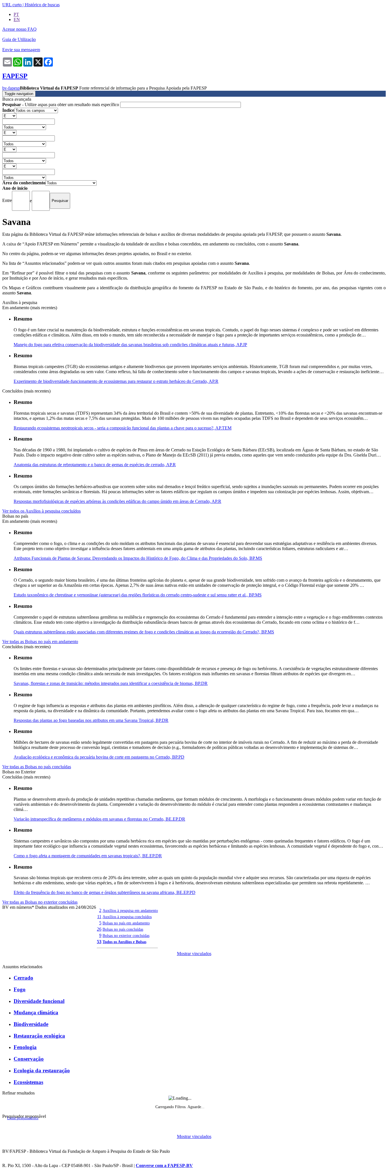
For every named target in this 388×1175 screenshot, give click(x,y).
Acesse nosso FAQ (19, 29)
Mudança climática (36, 1012)
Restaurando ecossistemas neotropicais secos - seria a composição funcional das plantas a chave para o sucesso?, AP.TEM (122, 428)
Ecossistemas (28, 1082)
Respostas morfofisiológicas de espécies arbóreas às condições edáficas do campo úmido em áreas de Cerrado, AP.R (117, 501)
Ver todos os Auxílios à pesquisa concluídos (41, 511)
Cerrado (23, 978)
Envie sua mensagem (21, 49)
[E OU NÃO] (9, 115)
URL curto (12, 4)
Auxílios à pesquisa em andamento (130, 910)
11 (99, 916)
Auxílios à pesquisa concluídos (127, 916)
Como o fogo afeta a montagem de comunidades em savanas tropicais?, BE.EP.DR (88, 855)
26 (99, 929)
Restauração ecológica (39, 1036)
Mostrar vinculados (194, 953)
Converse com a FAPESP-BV (164, 1165)
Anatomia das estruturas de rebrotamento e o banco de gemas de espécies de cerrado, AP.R (95, 464)
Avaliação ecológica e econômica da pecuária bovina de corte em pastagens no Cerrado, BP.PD (99, 757)
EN (17, 19)
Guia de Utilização (19, 39)
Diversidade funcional (39, 1001)
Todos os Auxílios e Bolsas (124, 941)
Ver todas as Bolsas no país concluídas (36, 766)
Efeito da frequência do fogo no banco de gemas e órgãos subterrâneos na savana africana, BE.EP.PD (104, 892)
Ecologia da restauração (42, 1070)
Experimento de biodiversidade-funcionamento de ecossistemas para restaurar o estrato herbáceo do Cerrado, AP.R (116, 381)
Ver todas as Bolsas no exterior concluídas (40, 902)
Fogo (20, 989)
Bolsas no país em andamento (126, 923)
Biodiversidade (31, 1024)
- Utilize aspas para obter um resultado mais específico (61, 104)
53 (99, 941)
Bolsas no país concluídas (123, 929)
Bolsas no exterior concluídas (126, 935)
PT (16, 14)
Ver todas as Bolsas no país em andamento (40, 641)
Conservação (29, 1059)
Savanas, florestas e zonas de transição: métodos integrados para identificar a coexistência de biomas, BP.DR (111, 683)
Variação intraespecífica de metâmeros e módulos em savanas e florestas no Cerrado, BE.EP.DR (99, 819)
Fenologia (25, 1047)
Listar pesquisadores (22, 1118)
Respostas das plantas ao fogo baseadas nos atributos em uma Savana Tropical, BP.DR (91, 720)
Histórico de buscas (42, 4)
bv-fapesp (11, 88)
